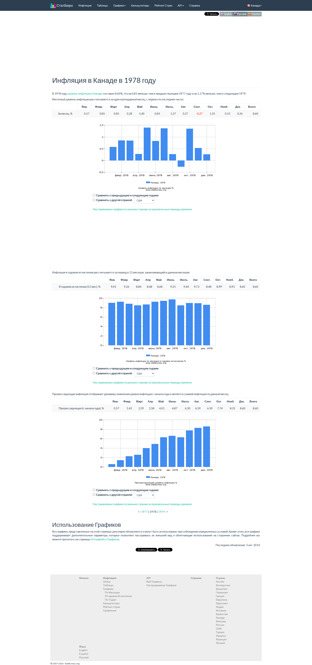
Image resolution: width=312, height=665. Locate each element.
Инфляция (85, 5)
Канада (255, 5)
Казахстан (222, 614)
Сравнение (109, 610)
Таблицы (102, 5)
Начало (84, 577)
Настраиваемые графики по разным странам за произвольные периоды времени (142, 209)
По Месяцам (112, 592)
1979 (161, 511)
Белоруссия (223, 585)
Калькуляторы (140, 5)
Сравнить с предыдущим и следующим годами (127, 195)
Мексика (221, 621)
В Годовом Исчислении (118, 596)
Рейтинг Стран (163, 5)
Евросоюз (222, 603)
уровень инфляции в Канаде (85, 93)
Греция (220, 596)
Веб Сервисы (154, 581)
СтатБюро (64, 5)
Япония (220, 642)
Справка (194, 5)
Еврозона (221, 599)
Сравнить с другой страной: (114, 200)
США (219, 628)
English (227, 13)
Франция (221, 639)
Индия (220, 606)
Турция (220, 632)
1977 (144, 511)
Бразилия (221, 588)
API (180, 5)
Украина (221, 635)
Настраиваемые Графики (161, 585)
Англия (220, 581)
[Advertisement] (156, 42)
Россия (220, 624)
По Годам (110, 599)
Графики (118, 5)
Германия (222, 592)
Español (256, 13)
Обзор (106, 581)
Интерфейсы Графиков (105, 539)
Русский (241, 13)
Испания (221, 610)
